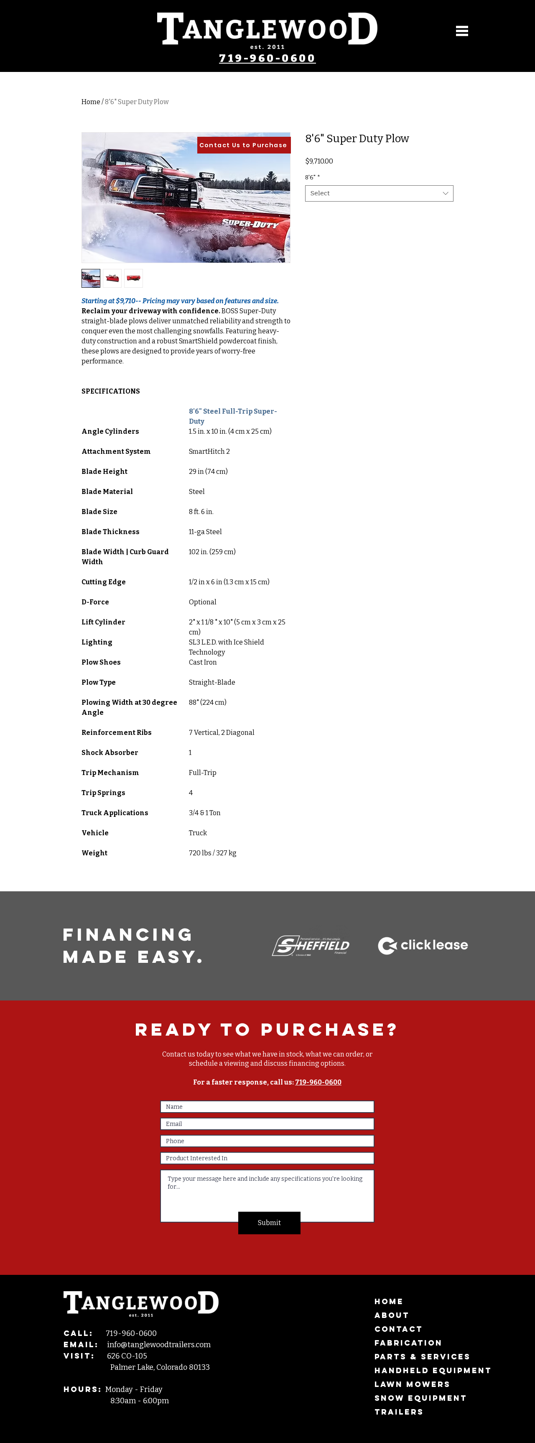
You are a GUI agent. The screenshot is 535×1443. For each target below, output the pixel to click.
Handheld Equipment (422, 1370)
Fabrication (408, 1343)
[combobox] (379, 193)
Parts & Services (422, 1356)
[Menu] (462, 30)
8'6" (312, 177)
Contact (398, 1329)
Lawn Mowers (412, 1384)
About (392, 1315)
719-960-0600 (267, 58)
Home (91, 102)
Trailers (399, 1412)
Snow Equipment (420, 1398)
